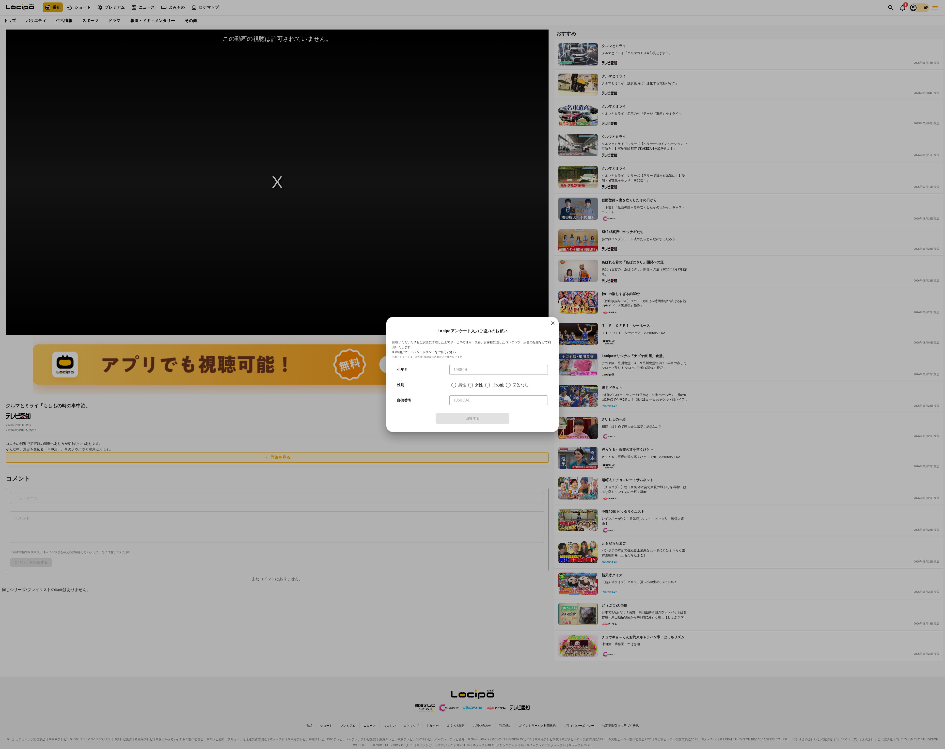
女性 (479, 385)
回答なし (521, 385)
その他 (498, 385)
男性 (462, 385)
